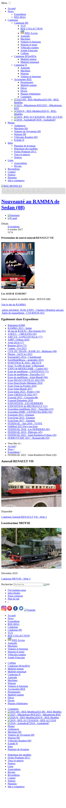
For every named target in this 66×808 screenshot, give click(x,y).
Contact (12, 171)
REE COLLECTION (32, 28)
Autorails (25, 36)
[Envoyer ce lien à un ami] (12, 218)
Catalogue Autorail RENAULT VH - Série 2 (24, 517)
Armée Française (29, 50)
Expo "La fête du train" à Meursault (26, 365)
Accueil (12, 8)
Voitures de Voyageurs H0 (27, 131)
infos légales (14, 593)
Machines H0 (21, 128)
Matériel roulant (29, 85)
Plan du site (13, 598)
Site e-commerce (16, 180)
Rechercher (7, 584)
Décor (24, 88)
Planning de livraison (24, 145)
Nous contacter (15, 596)
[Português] (31, 190)
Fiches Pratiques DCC (25, 151)
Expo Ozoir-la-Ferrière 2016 (22, 386)
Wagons (25, 73)
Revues (18, 166)
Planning (12, 177)
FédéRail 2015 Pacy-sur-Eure (23, 426)
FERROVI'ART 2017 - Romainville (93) (29, 438)
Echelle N (19, 140)
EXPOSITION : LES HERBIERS (25, 403)
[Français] (5, 190)
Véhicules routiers (30, 47)
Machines (25, 39)
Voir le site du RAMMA (13, 304)
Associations (20, 163)
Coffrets (25, 53)
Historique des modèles (26, 148)
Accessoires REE (23, 79)
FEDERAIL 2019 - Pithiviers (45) (25, 432)
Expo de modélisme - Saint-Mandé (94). (28, 377)
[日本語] (41, 190)
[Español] (26, 190)
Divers (24, 91)
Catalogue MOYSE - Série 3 (15, 578)
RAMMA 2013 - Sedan (20, 328)
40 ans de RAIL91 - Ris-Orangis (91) (27, 331)
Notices (18, 157)
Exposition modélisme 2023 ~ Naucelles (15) (30, 409)
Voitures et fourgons (31, 41)
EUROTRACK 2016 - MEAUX (24, 362)
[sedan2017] (18, 288)
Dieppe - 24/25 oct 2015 (20, 354)
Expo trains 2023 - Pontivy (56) (24, 391)
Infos (10, 143)
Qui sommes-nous (17, 590)
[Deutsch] (15, 190)
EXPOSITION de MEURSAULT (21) (27, 406)
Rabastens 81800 (16, 325)
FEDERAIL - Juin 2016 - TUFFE (25, 423)
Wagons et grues (29, 44)
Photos (11, 122)
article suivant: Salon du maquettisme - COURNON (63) (32, 311)
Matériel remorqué (30, 62)
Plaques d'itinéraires (31, 93)
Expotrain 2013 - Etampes (21, 414)
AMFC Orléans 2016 (18, 339)
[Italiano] (21, 190)
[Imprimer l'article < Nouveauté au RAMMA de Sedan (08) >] (14, 215)
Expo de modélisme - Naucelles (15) (26, 374)
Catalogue (13, 20)
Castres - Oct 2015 (17, 348)
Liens (10, 160)
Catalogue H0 (21, 23)
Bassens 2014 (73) (17, 345)
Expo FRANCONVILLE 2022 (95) (26, 380)
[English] (10, 190)
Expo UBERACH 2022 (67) (22, 394)
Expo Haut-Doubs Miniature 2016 (25, 383)
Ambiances (19, 125)
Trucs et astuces (22, 154)
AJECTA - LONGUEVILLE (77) (25, 336)
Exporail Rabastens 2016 (20, 400)
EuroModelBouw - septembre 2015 (26, 360)
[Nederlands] (36, 190)
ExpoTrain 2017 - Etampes (21, 420)
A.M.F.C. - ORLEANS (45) (22, 334)
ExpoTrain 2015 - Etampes (21, 417)
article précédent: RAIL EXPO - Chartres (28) (25, 310)
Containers (26, 96)
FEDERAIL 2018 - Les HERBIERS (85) (29, 429)
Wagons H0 (20, 134)
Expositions (20, 14)
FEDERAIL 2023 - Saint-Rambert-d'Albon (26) (32, 435)
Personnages (27, 82)
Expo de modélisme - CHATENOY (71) (28, 371)
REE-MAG (20, 17)
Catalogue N (20, 65)
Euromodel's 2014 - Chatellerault (24, 357)
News (11, 11)
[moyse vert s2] (31, 567)
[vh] (31, 506)
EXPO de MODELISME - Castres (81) (28, 368)
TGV (23, 25)
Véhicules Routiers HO (26, 137)
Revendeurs (14, 169)
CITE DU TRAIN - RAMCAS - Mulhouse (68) (32, 351)
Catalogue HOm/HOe (25, 56)
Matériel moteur (29, 59)
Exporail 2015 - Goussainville (23, 397)
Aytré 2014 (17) (16, 342)
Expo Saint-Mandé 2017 (20, 388)
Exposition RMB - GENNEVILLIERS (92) (30, 412)
